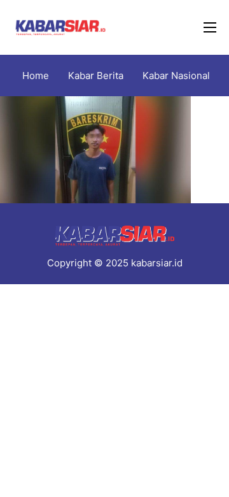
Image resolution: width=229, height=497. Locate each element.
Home (35, 75)
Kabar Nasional (176, 75)
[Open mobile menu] (210, 27)
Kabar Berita (95, 75)
